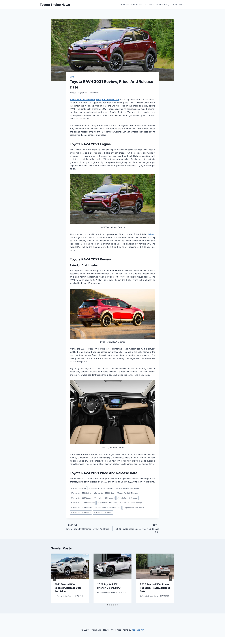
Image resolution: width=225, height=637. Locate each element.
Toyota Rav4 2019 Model (127, 498)
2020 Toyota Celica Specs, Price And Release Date (137, 528)
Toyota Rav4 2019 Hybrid (104, 493)
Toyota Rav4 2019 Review (133, 507)
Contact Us (136, 4)
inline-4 (151, 234)
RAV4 (72, 77)
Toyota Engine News (80, 93)
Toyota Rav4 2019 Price (107, 503)
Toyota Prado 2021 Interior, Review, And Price (87, 527)
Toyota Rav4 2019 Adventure (127, 488)
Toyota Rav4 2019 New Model (83, 503)
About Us (124, 4)
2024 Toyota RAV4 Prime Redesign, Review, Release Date (155, 588)
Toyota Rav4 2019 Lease (81, 498)
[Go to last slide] (54, 578)
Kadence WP (138, 630)
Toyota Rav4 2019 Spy (103, 512)
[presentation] (70, 566)
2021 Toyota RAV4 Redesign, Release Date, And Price (68, 588)
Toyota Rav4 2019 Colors (81, 493)
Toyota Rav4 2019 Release (81, 507)
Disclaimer (149, 4)
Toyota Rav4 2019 (78, 488)
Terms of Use (177, 4)
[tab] (107, 605)
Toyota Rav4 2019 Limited (104, 498)
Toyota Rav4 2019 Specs (81, 512)
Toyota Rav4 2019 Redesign (131, 503)
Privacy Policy (162, 4)
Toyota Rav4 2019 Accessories (101, 488)
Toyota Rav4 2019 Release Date (107, 507)
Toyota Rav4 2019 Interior (127, 493)
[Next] (170, 578)
